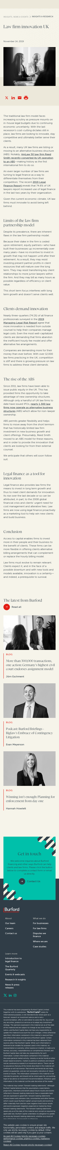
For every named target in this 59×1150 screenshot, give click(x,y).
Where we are (40, 941)
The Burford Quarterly (11, 968)
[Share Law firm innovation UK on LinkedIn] (13, 98)
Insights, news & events (15, 17)
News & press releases (12, 986)
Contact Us (33, 881)
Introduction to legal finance (13, 960)
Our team (10, 923)
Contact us (11, 933)
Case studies (39, 946)
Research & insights (15, 979)
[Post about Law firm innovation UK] (6, 98)
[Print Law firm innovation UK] (26, 98)
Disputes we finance (39, 935)
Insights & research (42, 17)
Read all (16, 606)
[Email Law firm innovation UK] (19, 98)
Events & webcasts (15, 974)
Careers (9, 928)
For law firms (39, 928)
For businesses (40, 923)
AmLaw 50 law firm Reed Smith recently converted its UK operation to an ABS (28, 158)
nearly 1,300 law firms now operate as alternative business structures (28, 407)
